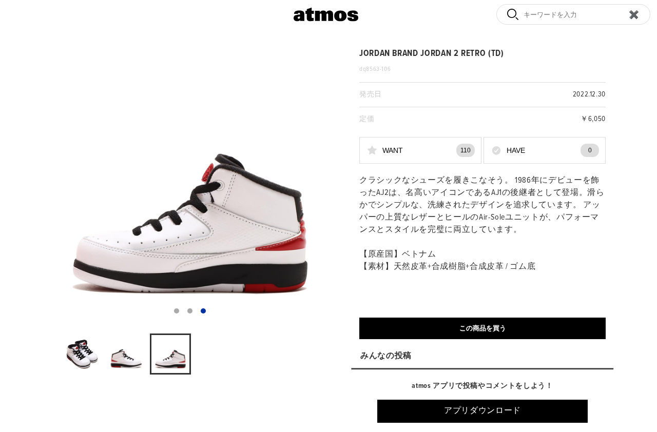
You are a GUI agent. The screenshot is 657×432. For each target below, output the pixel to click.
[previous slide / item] (58, 184)
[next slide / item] (321, 184)
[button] (176, 310)
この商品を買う (482, 328)
